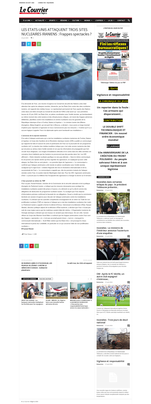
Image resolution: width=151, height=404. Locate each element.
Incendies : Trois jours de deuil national (112, 321)
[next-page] (91, 279)
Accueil (23, 25)
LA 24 (110, 20)
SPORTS (52, 20)
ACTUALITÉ (39, 20)
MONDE (87, 20)
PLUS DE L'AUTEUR (45, 279)
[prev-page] (88, 279)
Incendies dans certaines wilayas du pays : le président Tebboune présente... (112, 185)
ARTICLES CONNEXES (29, 279)
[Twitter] (29, 44)
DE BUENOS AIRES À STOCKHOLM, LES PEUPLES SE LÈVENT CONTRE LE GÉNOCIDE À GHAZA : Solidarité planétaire (36, 266)
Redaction (100, 190)
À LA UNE (26, 20)
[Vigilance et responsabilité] (113, 377)
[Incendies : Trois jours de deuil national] (113, 338)
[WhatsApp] (39, 44)
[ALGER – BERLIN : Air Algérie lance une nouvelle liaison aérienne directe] (57, 290)
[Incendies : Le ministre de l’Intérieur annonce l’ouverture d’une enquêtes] (113, 249)
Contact (121, 20)
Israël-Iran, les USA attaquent (79, 263)
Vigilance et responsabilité (110, 361)
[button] (128, 20)
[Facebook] (23, 44)
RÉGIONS (63, 20)
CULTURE (75, 20)
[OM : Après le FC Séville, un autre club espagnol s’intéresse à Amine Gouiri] (113, 295)
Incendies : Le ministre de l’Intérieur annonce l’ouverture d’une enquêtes (113, 230)
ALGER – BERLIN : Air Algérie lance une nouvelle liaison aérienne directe (55, 302)
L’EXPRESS (99, 20)
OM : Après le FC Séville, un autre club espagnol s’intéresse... (110, 276)
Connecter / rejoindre (46, 3)
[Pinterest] (34, 44)
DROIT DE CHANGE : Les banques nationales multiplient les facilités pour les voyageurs (32, 302)
